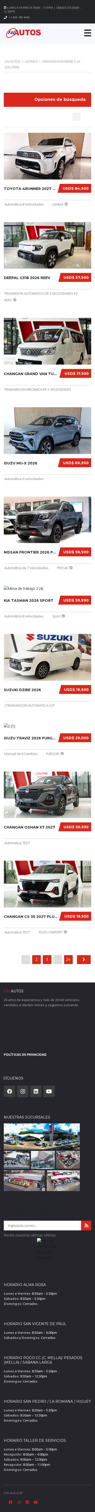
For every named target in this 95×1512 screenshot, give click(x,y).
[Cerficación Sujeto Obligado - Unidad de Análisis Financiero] (47, 1251)
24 (68, 959)
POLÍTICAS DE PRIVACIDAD (25, 1054)
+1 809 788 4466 (19, 17)
